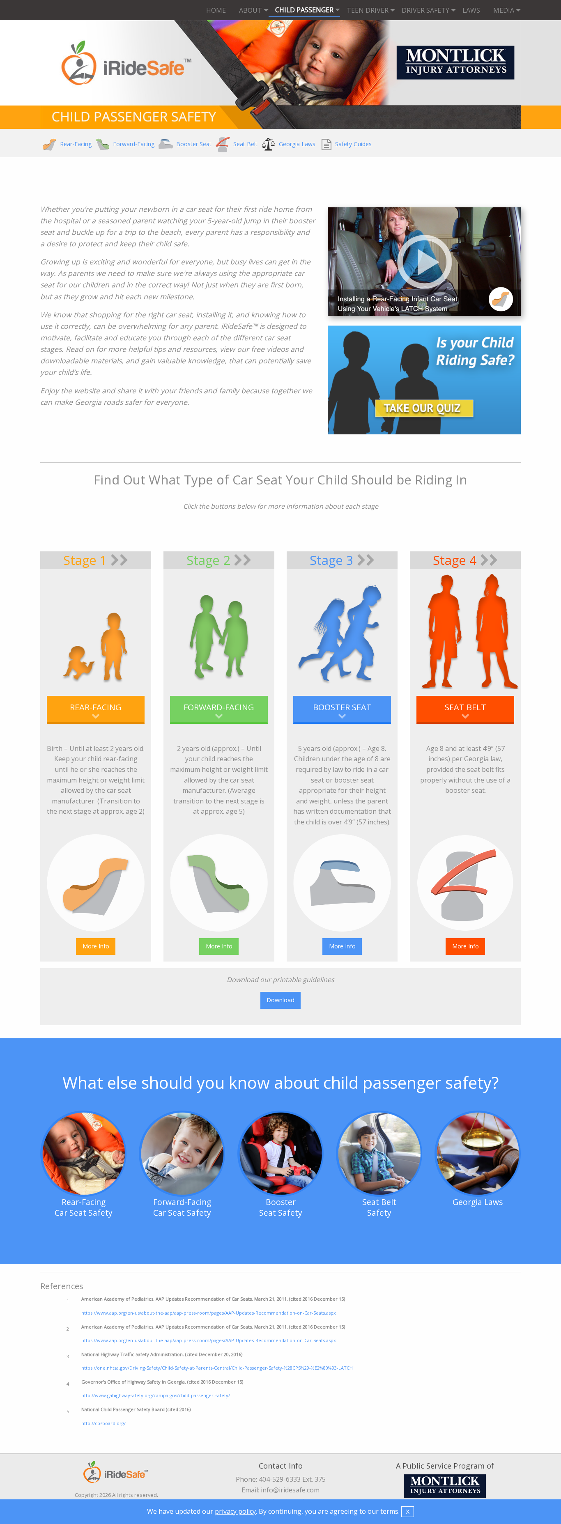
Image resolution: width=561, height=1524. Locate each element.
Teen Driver (368, 10)
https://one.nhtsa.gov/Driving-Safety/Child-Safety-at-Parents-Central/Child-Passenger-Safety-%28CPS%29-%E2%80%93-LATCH (217, 1368)
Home (216, 10)
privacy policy (235, 1511)
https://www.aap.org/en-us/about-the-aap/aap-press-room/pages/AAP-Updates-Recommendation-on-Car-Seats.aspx (208, 1313)
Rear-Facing (75, 144)
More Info (96, 946)
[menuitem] (216, 10)
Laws (471, 10)
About (250, 10)
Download (280, 1000)
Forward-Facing (132, 144)
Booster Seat (193, 144)
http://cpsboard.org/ (103, 1423)
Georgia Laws (296, 144)
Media (503, 10)
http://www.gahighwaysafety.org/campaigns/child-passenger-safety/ (155, 1395)
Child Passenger (304, 9)
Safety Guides (352, 144)
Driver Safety (425, 10)
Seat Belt (245, 144)
